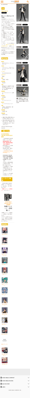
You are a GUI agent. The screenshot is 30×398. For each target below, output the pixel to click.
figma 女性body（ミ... (4, 305)
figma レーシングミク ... (5, 285)
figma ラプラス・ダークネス (5, 255)
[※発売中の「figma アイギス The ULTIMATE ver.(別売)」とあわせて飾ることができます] (22, 96)
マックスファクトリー (6, 72)
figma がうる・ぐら (5, 295)
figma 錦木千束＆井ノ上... (5, 355)
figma (3, 76)
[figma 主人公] (22, 20)
